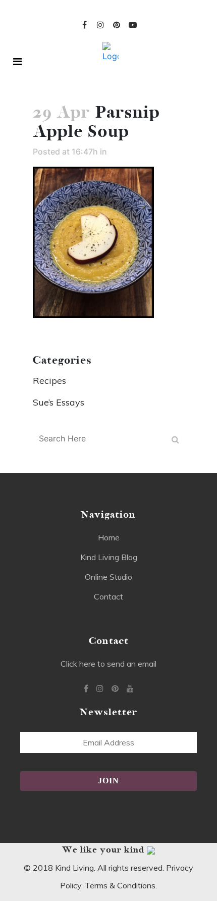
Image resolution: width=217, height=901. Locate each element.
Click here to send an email (108, 664)
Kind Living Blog (108, 557)
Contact (108, 596)
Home (109, 537)
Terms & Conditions (120, 885)
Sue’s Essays (58, 402)
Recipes (49, 380)
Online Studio (108, 577)
